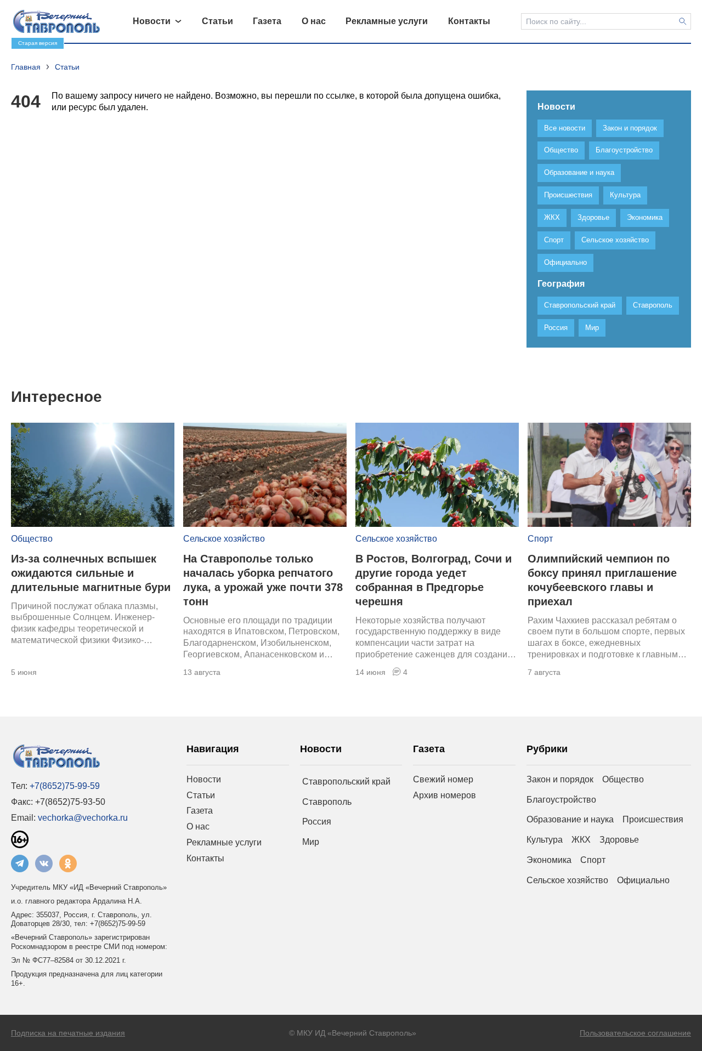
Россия (316, 821)
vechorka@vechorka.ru (83, 817)
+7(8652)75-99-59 (65, 786)
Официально (643, 880)
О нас (198, 826)
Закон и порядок (559, 779)
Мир (310, 842)
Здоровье (619, 839)
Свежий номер (443, 779)
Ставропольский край (346, 781)
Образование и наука (570, 819)
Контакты (205, 858)
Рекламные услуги (224, 842)
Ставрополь (327, 801)
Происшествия (652, 819)
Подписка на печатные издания (68, 1033)
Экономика (548, 860)
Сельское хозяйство (224, 538)
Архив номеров (444, 795)
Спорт (540, 538)
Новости (203, 779)
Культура (544, 839)
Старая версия (37, 43)
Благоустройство (561, 799)
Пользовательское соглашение (635, 1033)
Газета (199, 810)
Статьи (200, 795)
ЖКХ (581, 839)
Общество (32, 538)
